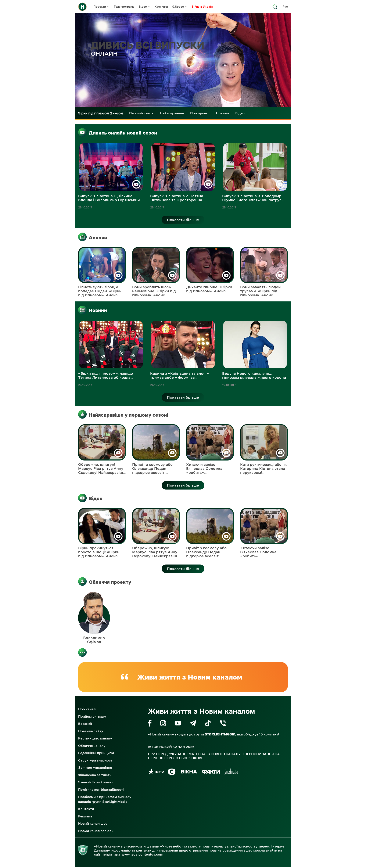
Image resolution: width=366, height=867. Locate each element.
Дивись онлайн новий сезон (123, 132)
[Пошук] (275, 8)
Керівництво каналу (95, 738)
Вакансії (85, 723)
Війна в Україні (203, 6)
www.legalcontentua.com (142, 854)
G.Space (178, 6)
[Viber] (223, 724)
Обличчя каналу (91, 745)
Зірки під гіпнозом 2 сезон (100, 113)
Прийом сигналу (92, 716)
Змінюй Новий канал (95, 782)
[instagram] (163, 724)
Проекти (99, 6)
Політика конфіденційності (101, 789)
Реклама (85, 816)
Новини (222, 113)
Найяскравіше (172, 113)
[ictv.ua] (156, 772)
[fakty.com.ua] (211, 772)
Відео (143, 6)
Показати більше (183, 220)
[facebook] (150, 724)
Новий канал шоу (93, 823)
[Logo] (82, 7)
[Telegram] (193, 724)
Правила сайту (90, 731)
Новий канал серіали (96, 830)
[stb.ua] (172, 772)
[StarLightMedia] (220, 734)
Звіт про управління (95, 767)
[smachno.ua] (231, 772)
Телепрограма (124, 6)
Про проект (200, 113)
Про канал (87, 709)
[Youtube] (178, 724)
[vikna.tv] (189, 772)
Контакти (86, 808)
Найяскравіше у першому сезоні (128, 415)
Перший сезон (141, 113)
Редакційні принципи (96, 753)
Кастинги (161, 6)
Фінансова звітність (94, 775)
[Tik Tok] (208, 724)
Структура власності (95, 760)
